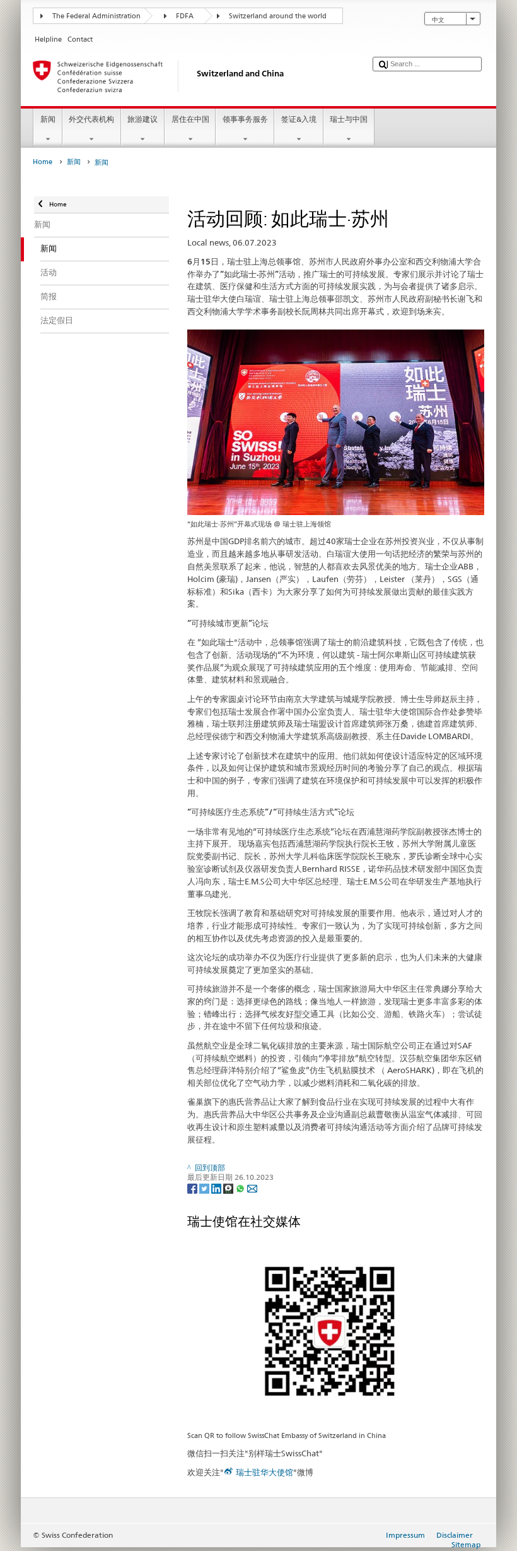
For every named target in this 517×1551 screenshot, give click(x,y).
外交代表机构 (91, 119)
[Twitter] (205, 1187)
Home (42, 162)
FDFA (185, 16)
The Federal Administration (96, 16)
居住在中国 (190, 119)
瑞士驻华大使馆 (264, 1472)
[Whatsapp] (241, 1187)
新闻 (47, 119)
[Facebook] (193, 1187)
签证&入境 (299, 119)
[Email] (252, 1187)
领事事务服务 (245, 119)
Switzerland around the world (278, 16)
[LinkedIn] (217, 1187)
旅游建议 (142, 119)
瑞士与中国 (349, 119)
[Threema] (229, 1187)
